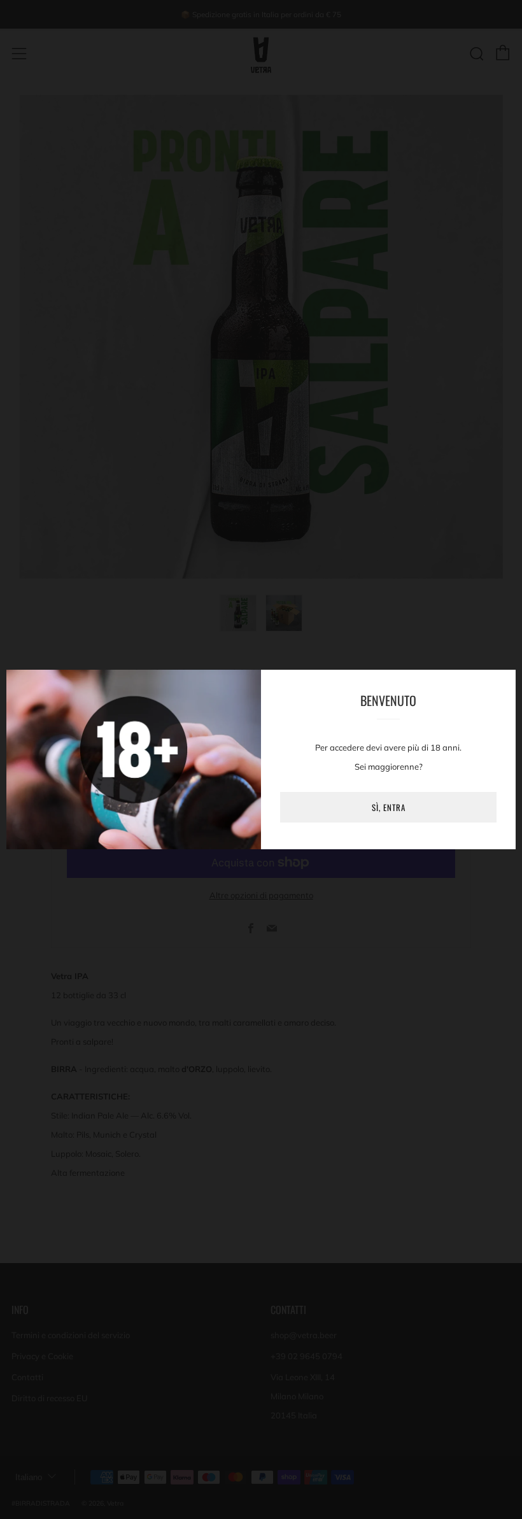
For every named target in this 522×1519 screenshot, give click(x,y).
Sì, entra (389, 807)
